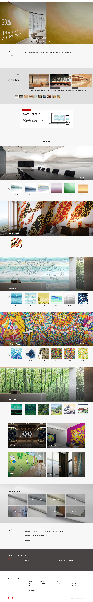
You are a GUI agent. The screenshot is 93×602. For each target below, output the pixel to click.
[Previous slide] (8, 96)
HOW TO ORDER (74, 583)
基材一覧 (59, 581)
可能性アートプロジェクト (43, 585)
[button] (17, 96)
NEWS (71, 581)
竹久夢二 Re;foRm (32, 590)
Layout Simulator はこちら (28, 124)
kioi (30, 583)
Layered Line (31, 581)
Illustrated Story (32, 585)
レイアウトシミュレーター (75, 585)
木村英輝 (42, 581)
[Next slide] (12, 96)
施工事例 (59, 583)
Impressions (43, 583)
